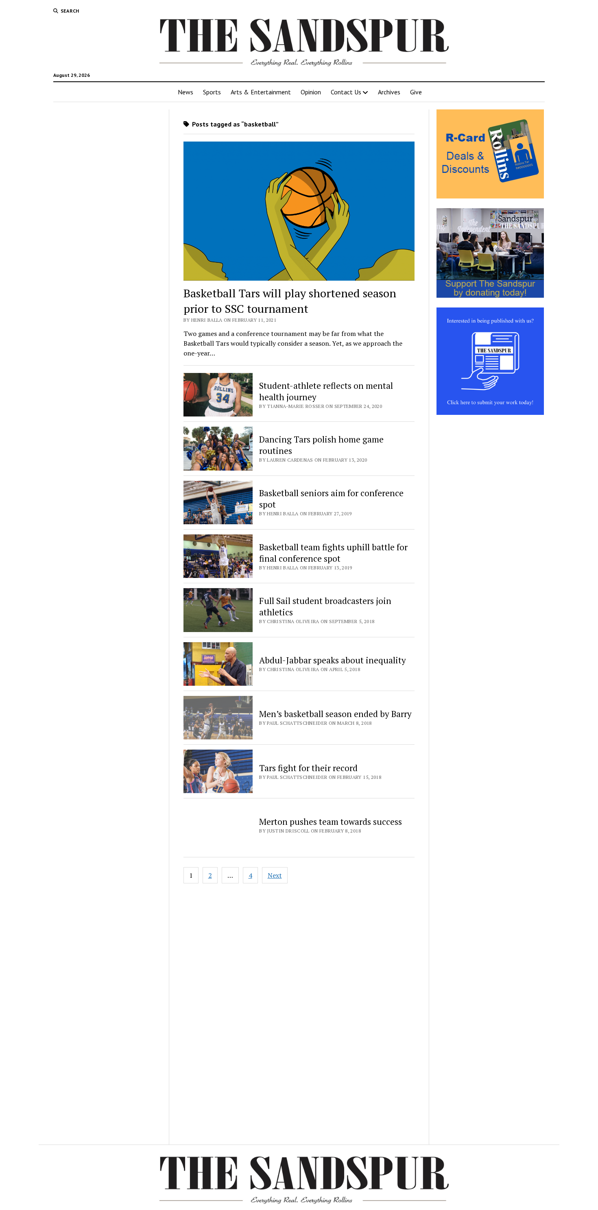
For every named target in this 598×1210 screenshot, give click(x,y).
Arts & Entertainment (261, 92)
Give (416, 92)
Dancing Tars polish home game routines (321, 445)
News (185, 92)
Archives (389, 92)
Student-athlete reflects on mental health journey (326, 391)
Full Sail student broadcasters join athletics (325, 606)
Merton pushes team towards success (330, 821)
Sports (212, 92)
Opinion (311, 92)
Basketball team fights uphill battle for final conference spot (333, 552)
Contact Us (346, 92)
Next (275, 875)
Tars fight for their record (308, 768)
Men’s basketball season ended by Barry (335, 713)
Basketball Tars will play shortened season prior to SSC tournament (289, 301)
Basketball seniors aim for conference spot (331, 498)
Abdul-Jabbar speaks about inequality (332, 660)
